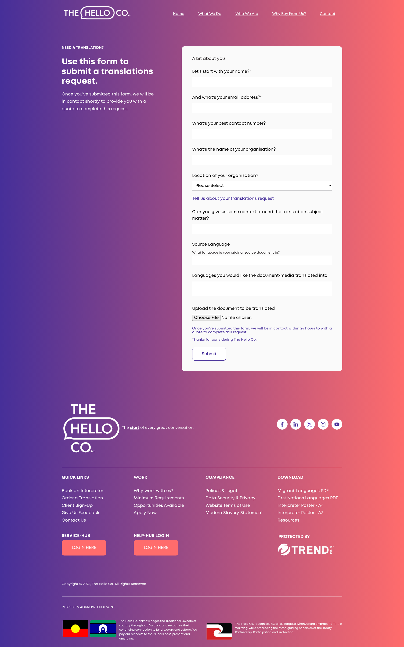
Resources (288, 520)
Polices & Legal (221, 491)
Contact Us (74, 520)
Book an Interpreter (82, 491)
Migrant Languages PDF (303, 491)
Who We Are (246, 14)
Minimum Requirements (159, 498)
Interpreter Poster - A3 (301, 513)
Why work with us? (153, 491)
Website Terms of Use (228, 506)
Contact (327, 14)
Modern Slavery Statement (234, 513)
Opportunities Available (159, 506)
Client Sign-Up (77, 506)
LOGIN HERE (84, 548)
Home (178, 14)
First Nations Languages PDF (308, 498)
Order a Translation (82, 498)
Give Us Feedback (80, 513)
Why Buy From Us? (289, 14)
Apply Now (145, 513)
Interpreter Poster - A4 (301, 506)
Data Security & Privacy (231, 498)
